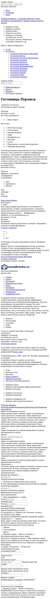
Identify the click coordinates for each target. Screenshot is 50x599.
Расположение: (9, 530)
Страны (9, 277)
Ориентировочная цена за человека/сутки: (10, 550)
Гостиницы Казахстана (19, 64)
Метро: (6, 527)
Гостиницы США (17, 75)
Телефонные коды (13, 294)
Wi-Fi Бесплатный (15, 128)
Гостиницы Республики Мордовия (24, 54)
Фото (8, 10)
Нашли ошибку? (12, 377)
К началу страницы (8, 228)
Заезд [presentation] (3, 499)
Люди (8, 15)
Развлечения (10, 292)
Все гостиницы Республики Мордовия (16, 257)
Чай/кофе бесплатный (16, 147)
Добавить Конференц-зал (16, 399)
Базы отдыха (13, 120)
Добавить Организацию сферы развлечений (23, 387)
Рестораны (10, 288)
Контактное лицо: (8, 560)
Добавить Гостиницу (14, 393)
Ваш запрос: (6, 545)
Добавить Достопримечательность (19, 401)
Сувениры (10, 13)
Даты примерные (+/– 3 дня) (14, 497)
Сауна (10, 142)
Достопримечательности (15, 290)
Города (8, 279)
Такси (8, 285)
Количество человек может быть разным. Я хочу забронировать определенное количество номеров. (24, 483)
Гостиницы (10, 281)
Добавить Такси (12, 385)
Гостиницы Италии (18, 73)
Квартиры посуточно (14, 283)
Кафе (10, 135)
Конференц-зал (14, 137)
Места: (6, 532)
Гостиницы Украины (18, 60)
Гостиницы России (17, 56)
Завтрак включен (14, 132)
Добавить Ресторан (13, 389)
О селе (8, 49)
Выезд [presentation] (3, 504)
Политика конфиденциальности (13, 407)
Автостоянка (13, 130)
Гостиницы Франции (18, 77)
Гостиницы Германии (18, 68)
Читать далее (18, 352)
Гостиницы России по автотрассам (24, 58)
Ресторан (11, 139)
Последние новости (9, 344)
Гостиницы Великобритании (21, 66)
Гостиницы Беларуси (18, 62)
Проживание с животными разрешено (23, 144)
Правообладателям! (13, 379)
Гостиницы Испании (18, 70)
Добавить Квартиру (13, 395)
